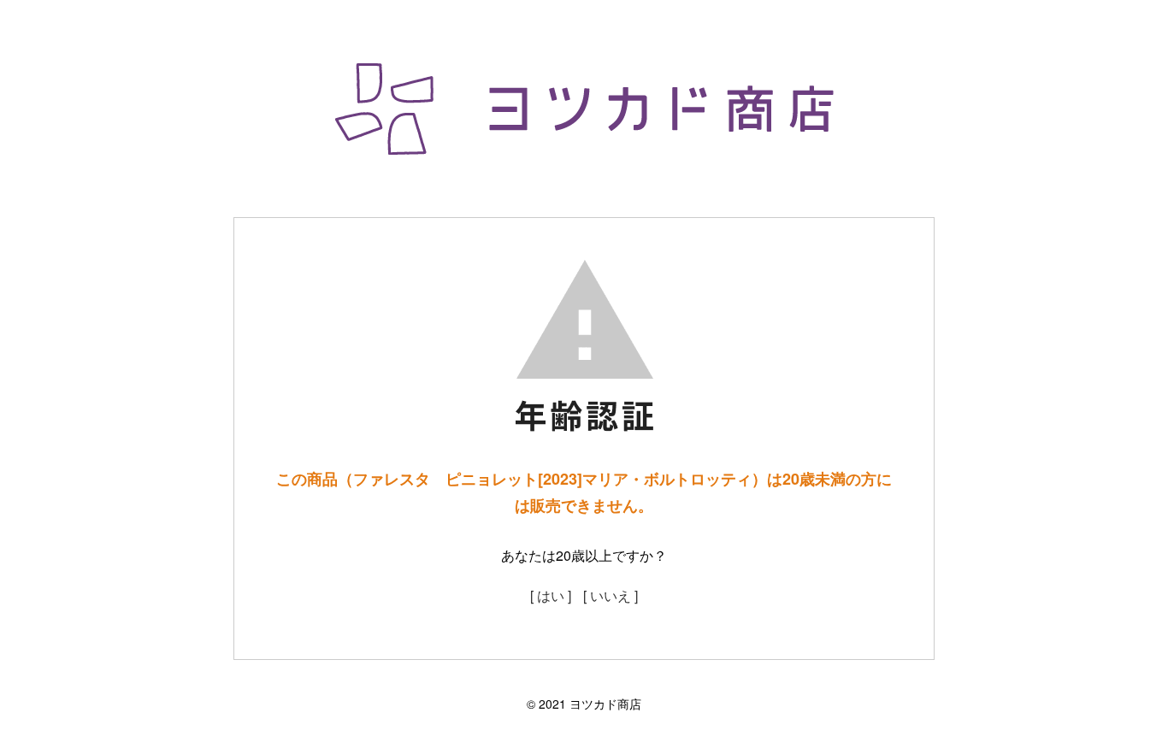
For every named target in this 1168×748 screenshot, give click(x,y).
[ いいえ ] (610, 595)
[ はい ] (550, 595)
